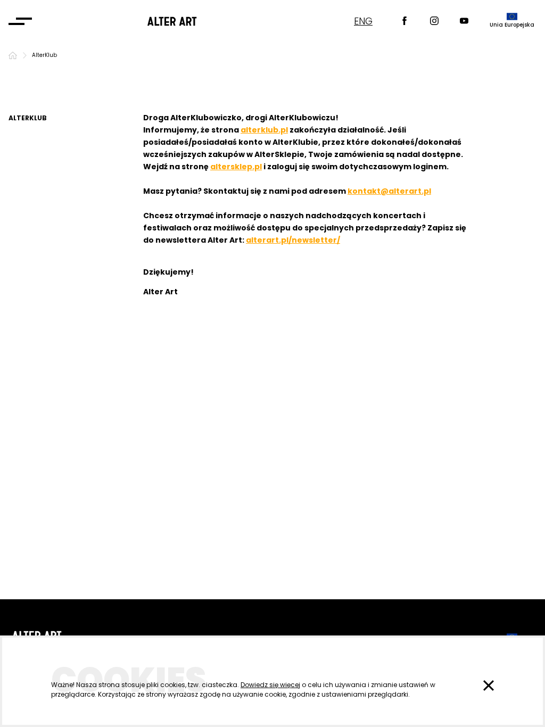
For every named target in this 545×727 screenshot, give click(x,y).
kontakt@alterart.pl (389, 191)
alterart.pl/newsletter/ (293, 240)
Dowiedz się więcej (270, 684)
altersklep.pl (236, 166)
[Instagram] (434, 21)
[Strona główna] (13, 55)
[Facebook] (404, 21)
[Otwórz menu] (20, 21)
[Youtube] (464, 21)
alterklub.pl (264, 130)
